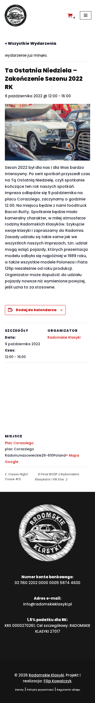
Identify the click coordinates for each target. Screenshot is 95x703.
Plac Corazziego (19, 443)
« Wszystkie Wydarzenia (30, 43)
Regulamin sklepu (68, 690)
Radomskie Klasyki (64, 337)
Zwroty (19, 690)
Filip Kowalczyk (57, 681)
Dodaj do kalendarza (36, 309)
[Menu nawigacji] (85, 15)
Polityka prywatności (40, 690)
